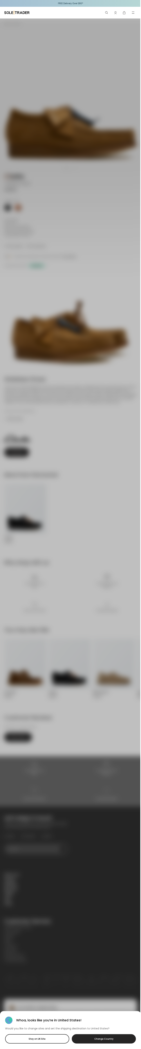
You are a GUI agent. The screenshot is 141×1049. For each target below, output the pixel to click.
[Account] (115, 12)
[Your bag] (124, 12)
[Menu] (133, 12)
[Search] (106, 12)
